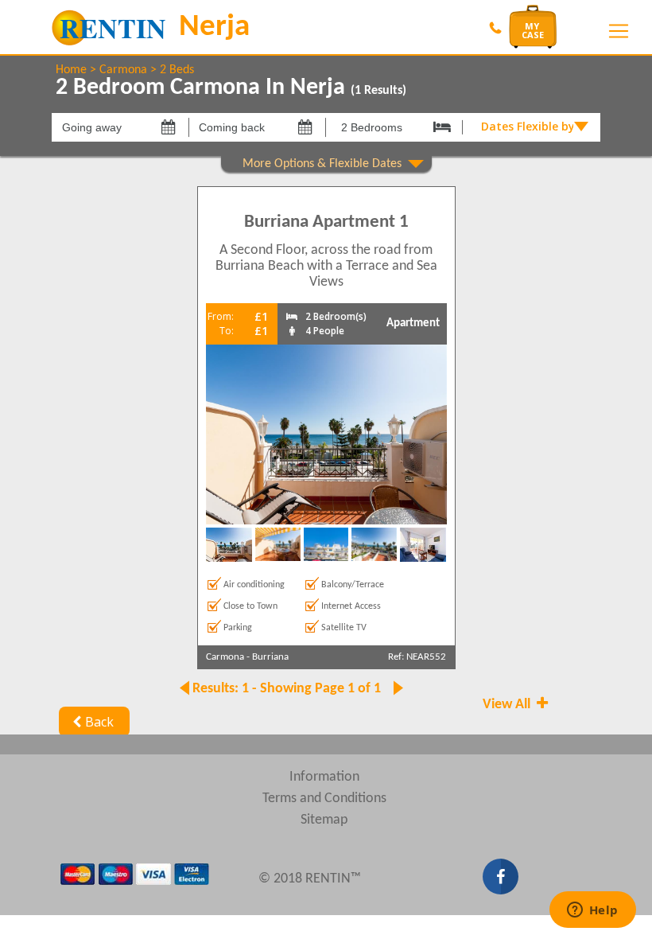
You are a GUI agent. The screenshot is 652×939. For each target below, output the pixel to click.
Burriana (270, 657)
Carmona (123, 70)
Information (324, 777)
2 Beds (177, 70)
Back (99, 722)
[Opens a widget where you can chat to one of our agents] (592, 911)
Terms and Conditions (324, 798)
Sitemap (324, 820)
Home (71, 70)
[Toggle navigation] (618, 31)
